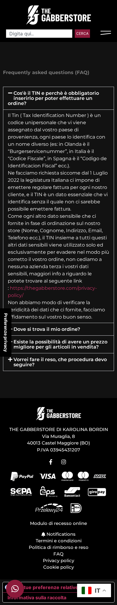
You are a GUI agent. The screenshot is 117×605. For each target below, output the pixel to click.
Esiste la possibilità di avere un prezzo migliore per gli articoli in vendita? (60, 344)
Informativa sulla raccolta (37, 598)
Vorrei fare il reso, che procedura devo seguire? (60, 362)
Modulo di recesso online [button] (58, 523)
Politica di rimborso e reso (58, 547)
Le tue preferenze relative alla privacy (61, 587)
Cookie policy (58, 567)
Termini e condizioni (59, 541)
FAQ (58, 554)
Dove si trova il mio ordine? (47, 329)
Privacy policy (58, 560)
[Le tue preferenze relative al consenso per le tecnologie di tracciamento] (5, 332)
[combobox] (39, 33)
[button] (58, 98)
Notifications (60, 534)
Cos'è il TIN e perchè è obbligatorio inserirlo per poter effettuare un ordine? (53, 98)
